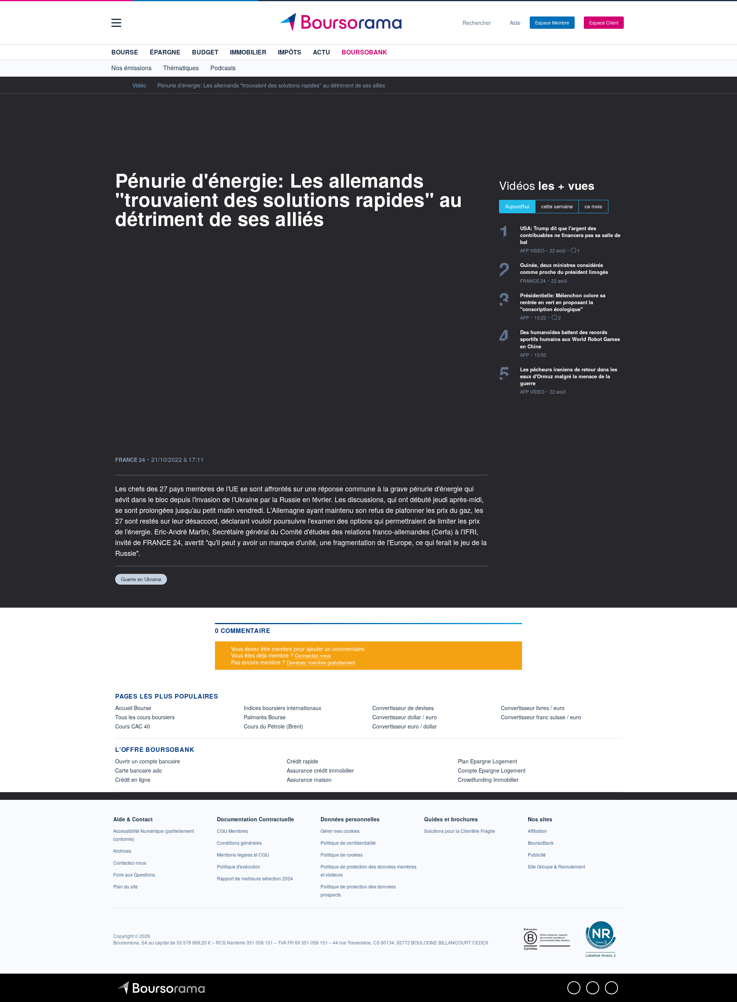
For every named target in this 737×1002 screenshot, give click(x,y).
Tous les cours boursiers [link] (145, 717)
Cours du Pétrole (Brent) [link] (273, 726)
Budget (205, 52)
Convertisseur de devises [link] (403, 708)
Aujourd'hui (517, 206)
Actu (321, 52)
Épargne (165, 52)
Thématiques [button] (181, 67)
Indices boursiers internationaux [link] (282, 708)
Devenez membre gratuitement (321, 662)
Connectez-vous (313, 655)
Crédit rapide (302, 761)
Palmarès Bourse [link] (265, 717)
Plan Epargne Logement (487, 761)
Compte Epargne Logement (491, 770)
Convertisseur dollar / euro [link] (404, 717)
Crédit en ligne (132, 779)
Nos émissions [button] (131, 67)
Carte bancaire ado (138, 770)
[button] (116, 23)
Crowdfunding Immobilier (488, 779)
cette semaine (557, 206)
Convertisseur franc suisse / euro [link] (541, 717)
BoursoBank (364, 52)
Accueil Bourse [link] (133, 708)
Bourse (124, 52)
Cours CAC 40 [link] (132, 726)
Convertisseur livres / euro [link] (533, 708)
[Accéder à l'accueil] (118, 85)
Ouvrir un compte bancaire (147, 761)
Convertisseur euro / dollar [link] (404, 726)
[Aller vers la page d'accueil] (365, 23)
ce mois (593, 206)
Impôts (289, 52)
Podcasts (223, 67)
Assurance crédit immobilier (320, 770)
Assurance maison (309, 779)
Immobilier (248, 52)
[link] (122, 850)
